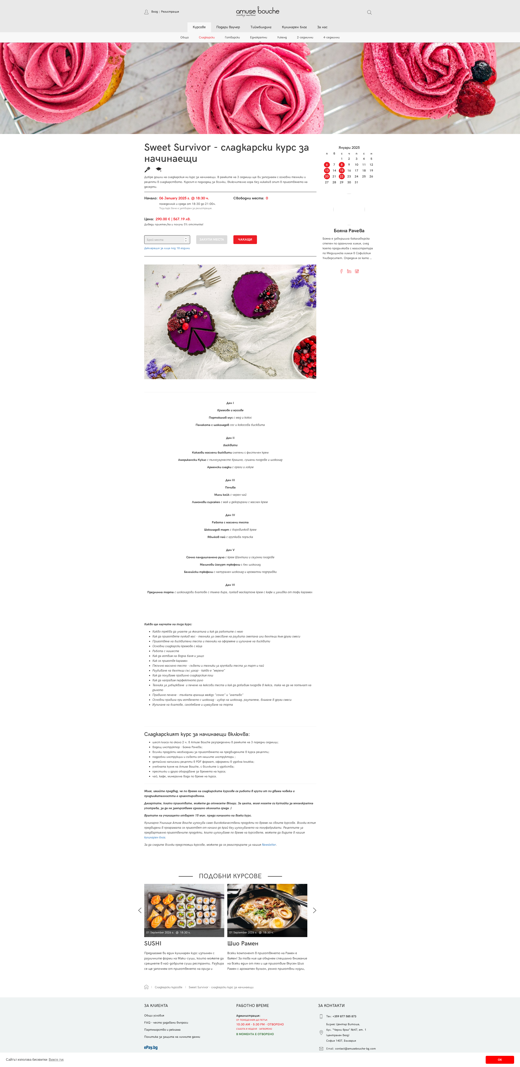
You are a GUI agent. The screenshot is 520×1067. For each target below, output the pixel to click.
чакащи (245, 240)
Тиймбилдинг (260, 27)
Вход (154, 11)
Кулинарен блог (294, 27)
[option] (185, 927)
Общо (184, 37)
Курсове (199, 27)
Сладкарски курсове (168, 987)
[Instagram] (356, 271)
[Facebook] (341, 271)
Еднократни (258, 37)
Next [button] (314, 910)
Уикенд (282, 37)
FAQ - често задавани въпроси (166, 1022)
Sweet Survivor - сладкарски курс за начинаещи (221, 987)
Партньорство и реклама (162, 1029)
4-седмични (331, 37)
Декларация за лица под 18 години (167, 248)
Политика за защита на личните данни (172, 1037)
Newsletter (269, 845)
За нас (322, 27)
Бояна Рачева (349, 230)
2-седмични (305, 37)
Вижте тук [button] (56, 1059)
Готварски (232, 37)
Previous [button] (139, 910)
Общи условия (154, 1015)
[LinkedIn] (349, 271)
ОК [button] (500, 1059)
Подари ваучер (228, 27)
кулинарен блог (154, 837)
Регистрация (170, 11)
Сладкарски (207, 37)
